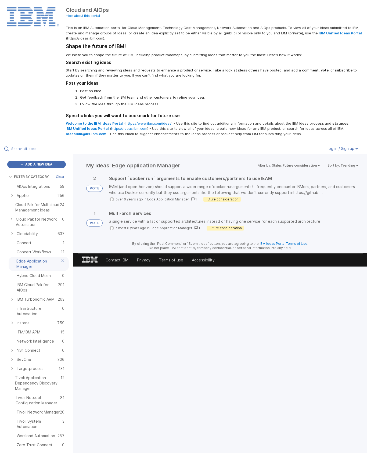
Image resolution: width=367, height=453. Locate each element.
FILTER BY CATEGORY (31, 177)
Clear (60, 177)
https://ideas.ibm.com (129, 128)
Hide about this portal (83, 16)
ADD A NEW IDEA (38, 164)
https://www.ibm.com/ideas (148, 123)
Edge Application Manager (168, 199)
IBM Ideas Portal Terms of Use (283, 244)
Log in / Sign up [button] (341, 148)
